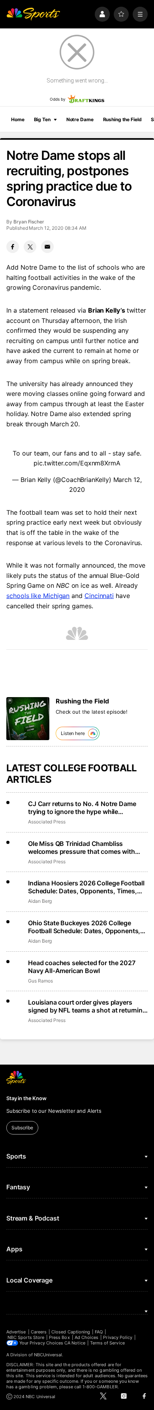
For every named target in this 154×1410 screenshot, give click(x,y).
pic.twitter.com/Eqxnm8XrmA (77, 463)
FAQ (99, 1332)
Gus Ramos (40, 981)
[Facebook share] (12, 246)
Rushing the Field (122, 119)
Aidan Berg (40, 901)
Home (17, 119)
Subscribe (22, 1128)
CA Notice (74, 1343)
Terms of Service (107, 1343)
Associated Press (47, 822)
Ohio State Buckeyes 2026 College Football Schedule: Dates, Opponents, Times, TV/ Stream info (84, 927)
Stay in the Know (26, 1098)
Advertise (16, 1332)
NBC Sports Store (26, 1337)
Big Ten (42, 119)
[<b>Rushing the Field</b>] (27, 718)
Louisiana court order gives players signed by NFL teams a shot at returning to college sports (87, 1006)
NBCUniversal (48, 1355)
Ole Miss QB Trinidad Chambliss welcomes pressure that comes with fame (81, 847)
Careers (39, 1332)
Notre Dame (80, 119)
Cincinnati (99, 596)
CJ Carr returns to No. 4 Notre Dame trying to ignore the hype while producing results (82, 808)
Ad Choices (87, 1337)
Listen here (73, 733)
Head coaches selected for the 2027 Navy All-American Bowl (81, 967)
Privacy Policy (117, 1337)
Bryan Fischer (28, 222)
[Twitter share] (30, 246)
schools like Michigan (37, 596)
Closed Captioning (70, 1332)
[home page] (33, 14)
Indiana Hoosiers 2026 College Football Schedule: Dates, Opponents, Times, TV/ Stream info (86, 887)
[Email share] (47, 246)
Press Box (59, 1337)
